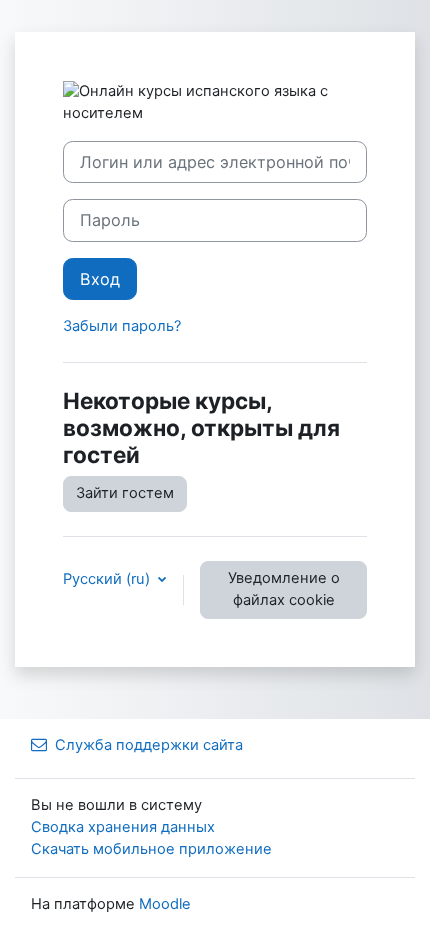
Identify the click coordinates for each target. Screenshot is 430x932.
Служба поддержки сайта (149, 745)
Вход (100, 279)
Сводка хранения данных (123, 827)
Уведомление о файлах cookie (284, 589)
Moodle (165, 904)
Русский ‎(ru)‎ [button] (108, 579)
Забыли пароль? (122, 326)
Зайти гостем (125, 493)
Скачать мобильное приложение (151, 849)
